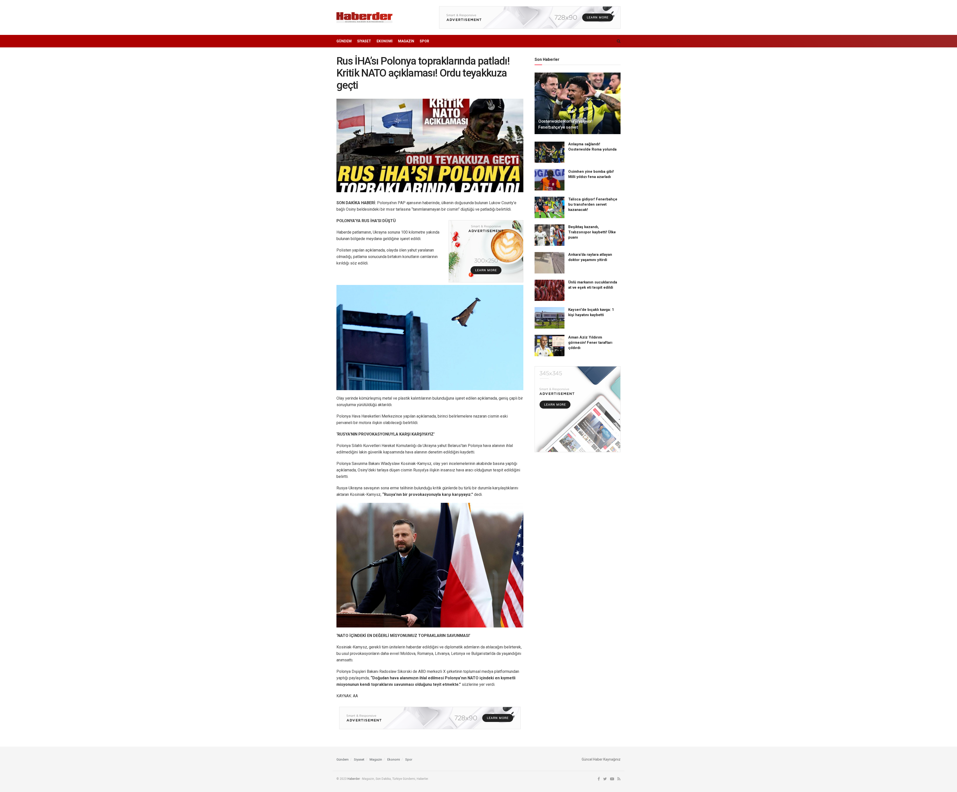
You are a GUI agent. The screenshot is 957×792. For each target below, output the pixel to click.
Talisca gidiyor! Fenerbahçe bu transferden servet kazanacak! (592, 204)
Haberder (353, 779)
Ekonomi (385, 41)
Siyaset (364, 41)
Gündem (344, 41)
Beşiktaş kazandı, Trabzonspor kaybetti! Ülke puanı (592, 232)
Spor (424, 41)
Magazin (406, 41)
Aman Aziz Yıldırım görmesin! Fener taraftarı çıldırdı (590, 342)
